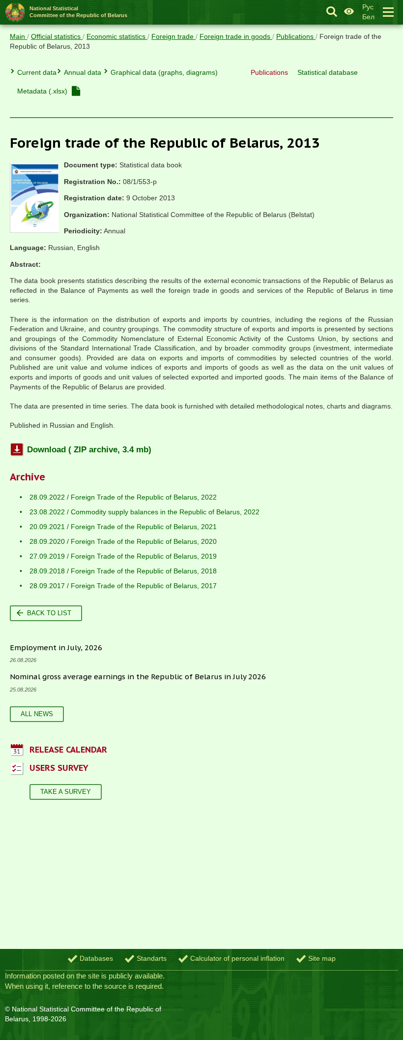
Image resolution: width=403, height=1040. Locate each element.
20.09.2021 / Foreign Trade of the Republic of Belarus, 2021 (123, 527)
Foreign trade (173, 36)
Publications (296, 36)
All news (37, 714)
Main (18, 36)
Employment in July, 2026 (56, 647)
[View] (76, 91)
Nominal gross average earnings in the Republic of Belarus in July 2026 (138, 676)
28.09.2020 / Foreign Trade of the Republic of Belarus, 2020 (123, 541)
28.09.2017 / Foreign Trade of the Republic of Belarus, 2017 (123, 586)
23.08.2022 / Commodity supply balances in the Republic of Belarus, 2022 (144, 512)
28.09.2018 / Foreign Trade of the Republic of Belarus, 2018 (123, 571)
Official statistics (57, 36)
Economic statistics (116, 36)
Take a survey (65, 791)
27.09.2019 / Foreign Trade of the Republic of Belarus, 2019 (123, 556)
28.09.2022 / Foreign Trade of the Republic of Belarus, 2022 (123, 497)
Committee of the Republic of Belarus (78, 11)
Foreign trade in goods (236, 36)
